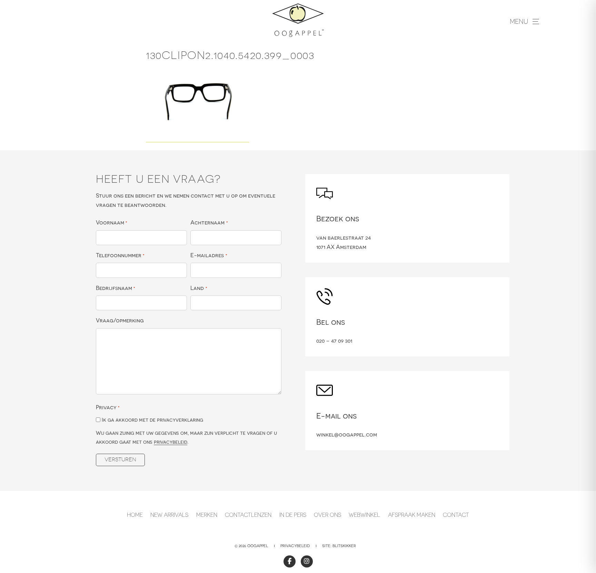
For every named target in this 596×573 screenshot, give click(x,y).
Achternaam (209, 222)
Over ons (327, 515)
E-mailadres (208, 255)
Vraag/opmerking (120, 320)
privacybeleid (170, 442)
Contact (456, 515)
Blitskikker (344, 546)
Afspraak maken (411, 515)
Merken (206, 515)
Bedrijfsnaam (115, 288)
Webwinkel (364, 515)
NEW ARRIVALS (169, 515)
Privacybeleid (295, 546)
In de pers (292, 515)
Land (198, 288)
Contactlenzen (248, 515)
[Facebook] (290, 561)
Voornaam (111, 222)
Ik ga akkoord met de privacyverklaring (152, 420)
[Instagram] (307, 561)
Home (135, 515)
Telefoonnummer (120, 255)
